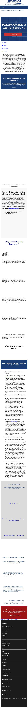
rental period (14, 421)
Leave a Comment (9, 619)
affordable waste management (14, 57)
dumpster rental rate (14, 208)
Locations (7, 10)
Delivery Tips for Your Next (14, 535)
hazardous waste (8, 376)
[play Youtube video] (14, 547)
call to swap (12, 603)
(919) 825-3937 (15, 365)
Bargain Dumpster (9, 55)
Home (2, 10)
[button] (15, 372)
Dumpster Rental (20, 535)
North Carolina (13, 10)
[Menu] (3, 7)
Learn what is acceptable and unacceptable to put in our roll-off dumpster (14, 519)
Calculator (14, 503)
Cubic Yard (11, 503)
